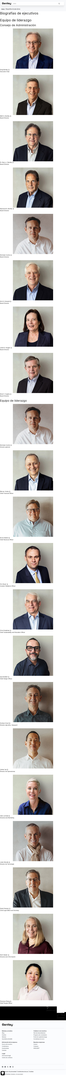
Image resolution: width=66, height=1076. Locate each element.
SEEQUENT (36, 1048)
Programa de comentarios (40, 1035)
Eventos (4, 1035)
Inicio (3, 9)
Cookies (31, 1071)
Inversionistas (5, 1048)
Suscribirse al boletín (7, 1039)
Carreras (4, 1050)
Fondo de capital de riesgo (40, 1037)
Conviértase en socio (38, 1039)
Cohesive (35, 1046)
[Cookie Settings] (3, 1073)
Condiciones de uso (22, 1071)
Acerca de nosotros (7, 1044)
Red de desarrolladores (39, 1033)
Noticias (4, 1037)
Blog (3, 1033)
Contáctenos (5, 1046)
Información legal (6, 1055)
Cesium (35, 1044)
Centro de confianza (7, 1057)
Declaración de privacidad (9, 1071)
